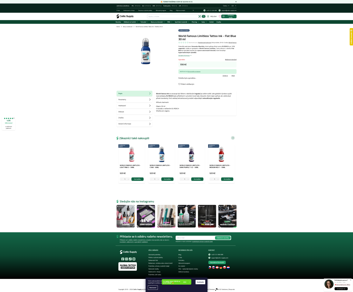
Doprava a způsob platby (145, 10)
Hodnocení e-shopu (129, 10)
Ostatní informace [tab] (124, 123)
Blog (171, 10)
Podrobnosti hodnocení (204, 43)
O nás (118, 10)
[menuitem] (118, 22)
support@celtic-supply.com (219, 258)
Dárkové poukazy (183, 272)
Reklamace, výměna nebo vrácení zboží (160, 263)
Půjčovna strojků (180, 10)
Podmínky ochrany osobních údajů (158, 266)
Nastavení (152, 287)
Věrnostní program (161, 10)
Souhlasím (200, 282)
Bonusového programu (194, 71)
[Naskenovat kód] (199, 16)
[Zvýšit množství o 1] (128, 179)
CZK (233, 6)
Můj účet (213, 16)
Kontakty (181, 260)
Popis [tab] (120, 93)
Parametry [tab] (122, 99)
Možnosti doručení (231, 60)
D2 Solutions (223, 289)
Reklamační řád (153, 260)
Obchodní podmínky (154, 255)
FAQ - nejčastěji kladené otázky (188, 269)
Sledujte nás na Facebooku (122, 259)
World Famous (233, 43)
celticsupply (126, 259)
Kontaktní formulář (217, 262)
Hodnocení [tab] (122, 105)
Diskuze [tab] (121, 111)
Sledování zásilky (153, 269)
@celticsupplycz (130, 259)
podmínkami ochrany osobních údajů (202, 241)
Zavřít (189, 76)
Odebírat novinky (223, 238)
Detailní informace (184, 55)
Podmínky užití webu (154, 275)
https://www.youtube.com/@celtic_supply (134, 259)
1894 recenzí (8, 123)
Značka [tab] (120, 117)
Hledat (203, 16)
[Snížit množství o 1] (121, 179)
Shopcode (232, 289)
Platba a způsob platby (155, 257)
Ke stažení (181, 266)
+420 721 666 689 (217, 254)
